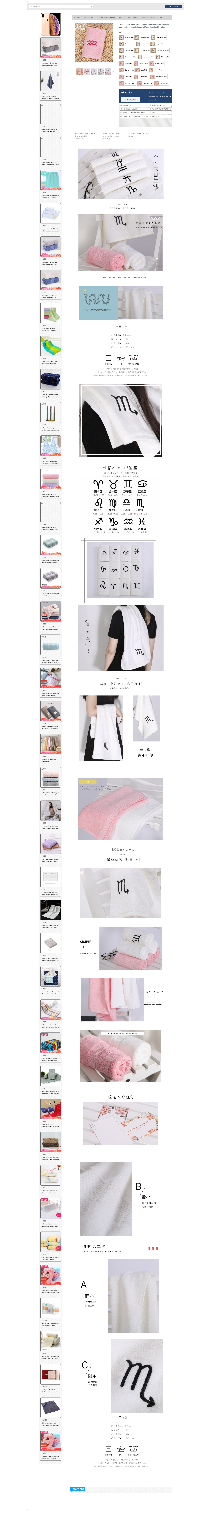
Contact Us (173, 6)
